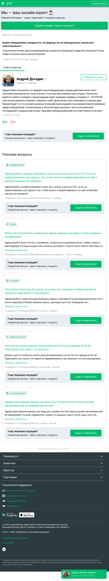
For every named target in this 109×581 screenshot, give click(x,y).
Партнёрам (10, 477)
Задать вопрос (99, 3)
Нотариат (14, 281)
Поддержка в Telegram (16, 501)
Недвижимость (17, 165)
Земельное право (18, 337)
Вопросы (6, 35)
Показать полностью (16, 250)
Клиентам (9, 463)
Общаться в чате (94, 77)
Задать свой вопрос (88, 136)
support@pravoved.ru (16, 496)
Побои (13, 224)
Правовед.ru (10, 456)
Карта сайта (8, 543)
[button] (84, 574)
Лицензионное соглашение (14, 538)
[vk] (4, 549)
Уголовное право (22, 35)
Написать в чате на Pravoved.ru (20, 491)
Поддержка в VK (14, 506)
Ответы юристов (12, 67)
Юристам (8, 470)
